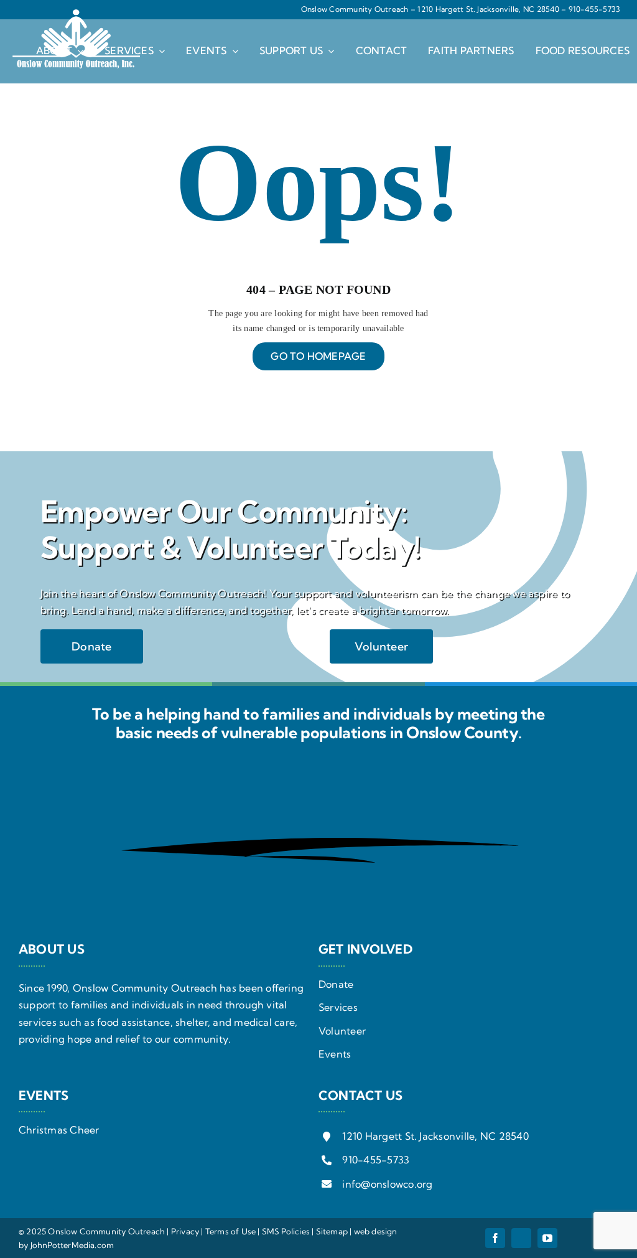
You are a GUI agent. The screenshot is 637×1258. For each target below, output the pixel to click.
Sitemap (332, 1231)
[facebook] (495, 1238)
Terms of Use (230, 1231)
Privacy (185, 1231)
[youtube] (547, 1238)
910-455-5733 (595, 9)
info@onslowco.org (387, 1184)
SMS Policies (286, 1231)
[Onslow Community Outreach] (76, 14)
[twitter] (521, 1238)
